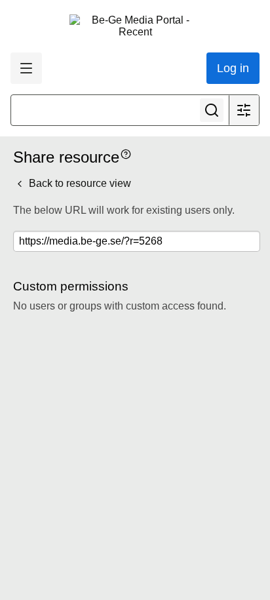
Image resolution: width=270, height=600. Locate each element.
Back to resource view (78, 183)
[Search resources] (211, 110)
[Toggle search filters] (244, 110)
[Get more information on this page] (125, 153)
